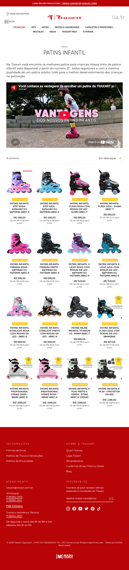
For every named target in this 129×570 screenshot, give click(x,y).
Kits (33, 27)
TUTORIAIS (88, 31)
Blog (69, 471)
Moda (53, 31)
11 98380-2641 (14, 500)
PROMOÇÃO (19, 27)
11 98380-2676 (14, 496)
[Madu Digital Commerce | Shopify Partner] (64, 556)
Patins (45, 27)
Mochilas (38, 31)
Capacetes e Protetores (99, 27)
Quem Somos (74, 450)
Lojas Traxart (73, 455)
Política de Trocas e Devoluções (24, 455)
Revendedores (74, 460)
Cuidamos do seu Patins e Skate (85, 466)
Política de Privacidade (19, 460)
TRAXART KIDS (69, 31)
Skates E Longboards (67, 27)
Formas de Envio (16, 450)
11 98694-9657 (14, 515)
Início (64, 46)
